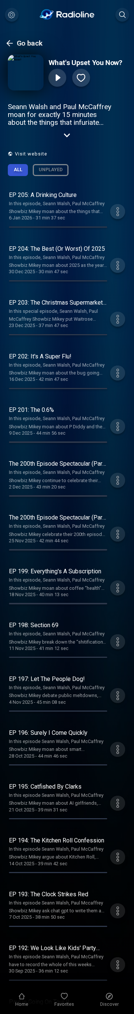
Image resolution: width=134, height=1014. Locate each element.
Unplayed (51, 169)
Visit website (31, 154)
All (18, 169)
